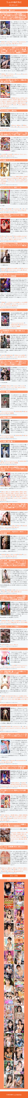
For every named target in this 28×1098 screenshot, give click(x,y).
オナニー (12, 644)
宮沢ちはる (9, 103)
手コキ (13, 699)
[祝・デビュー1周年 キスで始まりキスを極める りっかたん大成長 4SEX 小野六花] (9, 1081)
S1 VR (12, 590)
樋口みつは (3, 268)
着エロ (3, 128)
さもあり (8, 41)
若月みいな (9, 869)
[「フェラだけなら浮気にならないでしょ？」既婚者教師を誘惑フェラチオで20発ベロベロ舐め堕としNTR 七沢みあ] (9, 1026)
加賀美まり (5, 99)
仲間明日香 (25, 815)
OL (12, 356)
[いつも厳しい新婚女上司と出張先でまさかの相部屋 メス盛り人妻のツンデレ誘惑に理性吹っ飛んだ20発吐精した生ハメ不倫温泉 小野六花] (9, 971)
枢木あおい (2, 493)
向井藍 (17, 495)
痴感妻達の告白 (9, 355)
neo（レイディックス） (19, 237)
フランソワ (14, 303)
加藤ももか (10, 868)
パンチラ (8, 591)
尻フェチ (20, 210)
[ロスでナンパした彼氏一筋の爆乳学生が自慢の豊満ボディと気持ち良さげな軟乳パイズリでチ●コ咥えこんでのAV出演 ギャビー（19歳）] (19, 902)
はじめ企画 (3, 154)
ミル (14, 127)
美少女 (13, 527)
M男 (7, 270)
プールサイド (15, 385)
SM (22, 324)
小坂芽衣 (10, 99)
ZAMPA (8, 590)
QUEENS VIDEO (14, 324)
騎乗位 (25, 622)
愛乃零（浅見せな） (16, 782)
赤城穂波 (3, 695)
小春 (7, 695)
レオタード (6, 239)
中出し (10, 43)
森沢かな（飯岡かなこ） (21, 835)
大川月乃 (22, 98)
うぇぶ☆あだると (14, 2)
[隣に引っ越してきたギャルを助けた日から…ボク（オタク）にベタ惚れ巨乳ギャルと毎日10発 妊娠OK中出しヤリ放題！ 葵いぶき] (19, 916)
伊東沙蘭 (12, 815)
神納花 (17, 176)
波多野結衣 (3, 385)
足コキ (20, 43)
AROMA (20, 554)
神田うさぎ (9, 620)
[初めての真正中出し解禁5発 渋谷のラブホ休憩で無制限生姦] (9, 1067)
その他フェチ (16, 154)
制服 (12, 591)
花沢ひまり (14, 125)
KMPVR (9, 498)
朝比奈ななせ (4, 868)
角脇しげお (9, 554)
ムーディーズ (14, 41)
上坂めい (13, 525)
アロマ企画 (15, 554)
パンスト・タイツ (15, 181)
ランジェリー (18, 667)
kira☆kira (13, 760)
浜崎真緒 (3, 302)
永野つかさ (15, 868)
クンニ (9, 181)
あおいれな (14, 832)
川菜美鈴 (19, 832)
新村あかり (9, 101)
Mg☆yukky (9, 236)
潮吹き (8, 155)
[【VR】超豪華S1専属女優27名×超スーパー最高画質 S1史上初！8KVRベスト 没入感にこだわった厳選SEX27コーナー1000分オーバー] (9, 998)
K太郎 (13, 496)
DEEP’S (2, 387)
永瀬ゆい (21, 493)
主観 (6, 527)
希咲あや (21, 176)
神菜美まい (3, 74)
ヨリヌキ (23, 620)
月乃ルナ (23, 832)
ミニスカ (13, 667)
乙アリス (13, 176)
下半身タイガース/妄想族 (19, 355)
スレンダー (2, 43)
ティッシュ (18, 74)
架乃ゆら (3, 590)
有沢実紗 (3, 554)
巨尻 (6, 556)
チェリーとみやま (7, 697)
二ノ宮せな (14, 101)
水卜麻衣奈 (21, 695)
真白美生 (19, 834)
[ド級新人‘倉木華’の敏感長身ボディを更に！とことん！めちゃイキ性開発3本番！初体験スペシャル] (9, 943)
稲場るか (22, 491)
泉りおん (18, 98)
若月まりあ (23, 103)
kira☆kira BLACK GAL (21, 760)
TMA (2, 644)
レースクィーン (22, 127)
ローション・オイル (22, 818)
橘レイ (2, 461)
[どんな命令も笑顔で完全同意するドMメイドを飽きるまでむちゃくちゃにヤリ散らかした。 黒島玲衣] (9, 916)
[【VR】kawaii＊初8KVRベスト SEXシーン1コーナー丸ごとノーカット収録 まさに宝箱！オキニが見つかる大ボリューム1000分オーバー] (19, 985)
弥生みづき (9, 385)
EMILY (25, 491)
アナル (10, 270)
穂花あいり (19, 125)
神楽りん (17, 815)
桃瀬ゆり (20, 178)
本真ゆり (2, 816)
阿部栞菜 (13, 98)
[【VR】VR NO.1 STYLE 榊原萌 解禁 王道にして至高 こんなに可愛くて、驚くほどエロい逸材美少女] (9, 985)
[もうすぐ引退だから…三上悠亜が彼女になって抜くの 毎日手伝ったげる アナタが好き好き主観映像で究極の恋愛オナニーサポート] (19, 971)
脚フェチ (17, 43)
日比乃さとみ (10, 178)
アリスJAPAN (16, 620)
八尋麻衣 (19, 103)
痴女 (13, 43)
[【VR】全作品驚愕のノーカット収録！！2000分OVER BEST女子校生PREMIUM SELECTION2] (19, 888)
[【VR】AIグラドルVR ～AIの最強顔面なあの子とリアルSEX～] (19, 1012)
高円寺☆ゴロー (11, 179)
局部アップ (11, 239)
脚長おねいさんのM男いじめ (13, 268)
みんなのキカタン (22, 41)
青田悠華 (3, 726)
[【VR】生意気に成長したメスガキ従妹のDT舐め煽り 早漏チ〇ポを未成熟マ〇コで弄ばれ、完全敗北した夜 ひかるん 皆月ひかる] (19, 1053)
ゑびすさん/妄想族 (20, 179)
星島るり (5, 103)
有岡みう (17, 491)
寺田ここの (3, 208)
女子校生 (24, 498)
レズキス (21, 181)
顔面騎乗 (18, 326)
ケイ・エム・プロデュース (6, 104)
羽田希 (19, 101)
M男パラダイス (24, 268)
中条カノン (4, 101)
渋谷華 (2, 760)
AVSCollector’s (4, 786)
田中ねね (17, 493)
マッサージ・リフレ (7, 305)
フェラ (8, 622)
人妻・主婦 (20, 356)
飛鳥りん (3, 491)
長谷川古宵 (10, 695)
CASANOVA (7, 303)
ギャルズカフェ (16, 208)
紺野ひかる (20, 99)
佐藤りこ (13, 493)
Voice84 (3, 355)
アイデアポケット (11, 74)
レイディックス (9, 237)
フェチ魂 (13, 665)
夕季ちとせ (4, 869)
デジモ (7, 43)
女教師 (5, 75)
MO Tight (3, 270)
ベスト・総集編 (21, 104)
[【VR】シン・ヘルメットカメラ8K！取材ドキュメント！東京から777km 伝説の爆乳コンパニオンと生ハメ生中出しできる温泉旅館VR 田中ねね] (9, 1039)
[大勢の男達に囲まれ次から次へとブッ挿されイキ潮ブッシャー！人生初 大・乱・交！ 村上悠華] (19, 1026)
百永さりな (13, 835)
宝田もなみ (3, 236)
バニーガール (6, 210)
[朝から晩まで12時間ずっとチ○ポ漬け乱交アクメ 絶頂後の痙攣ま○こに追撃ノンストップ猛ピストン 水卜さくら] (19, 998)
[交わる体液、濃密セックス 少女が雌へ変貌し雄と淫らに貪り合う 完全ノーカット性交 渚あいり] (9, 930)
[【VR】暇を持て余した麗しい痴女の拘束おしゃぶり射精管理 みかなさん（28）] (9, 1053)
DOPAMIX (9, 208)
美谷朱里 (13, 495)
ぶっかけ (15, 356)
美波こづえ (24, 834)
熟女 (9, 556)
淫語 (16, 699)
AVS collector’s (24, 784)
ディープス (22, 385)
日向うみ (23, 101)
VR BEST (18, 496)
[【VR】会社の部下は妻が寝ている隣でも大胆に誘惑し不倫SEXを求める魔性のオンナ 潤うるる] (19, 1081)
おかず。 (15, 104)
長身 (11, 762)
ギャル (1, 210)
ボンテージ (2, 413)
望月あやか (15, 178)
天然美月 (13, 491)
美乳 (24, 839)
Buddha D (24, 782)
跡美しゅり (8, 491)
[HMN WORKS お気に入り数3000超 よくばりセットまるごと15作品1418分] (9, 902)
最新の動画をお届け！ (14, 5)
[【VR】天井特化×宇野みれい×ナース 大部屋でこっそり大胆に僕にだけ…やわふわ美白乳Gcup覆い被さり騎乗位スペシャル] (19, 1067)
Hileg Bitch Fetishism (15, 784)
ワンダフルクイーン (16, 726)
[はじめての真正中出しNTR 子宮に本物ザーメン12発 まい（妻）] (19, 1039)
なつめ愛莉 (4, 178)
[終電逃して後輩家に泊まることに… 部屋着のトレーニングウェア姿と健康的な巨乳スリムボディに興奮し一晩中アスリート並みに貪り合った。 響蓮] (19, 957)
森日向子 (3, 41)
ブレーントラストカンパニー (18, 323)
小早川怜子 (14, 99)
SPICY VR (19, 525)
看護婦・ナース (21, 699)
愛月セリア (15, 695)
